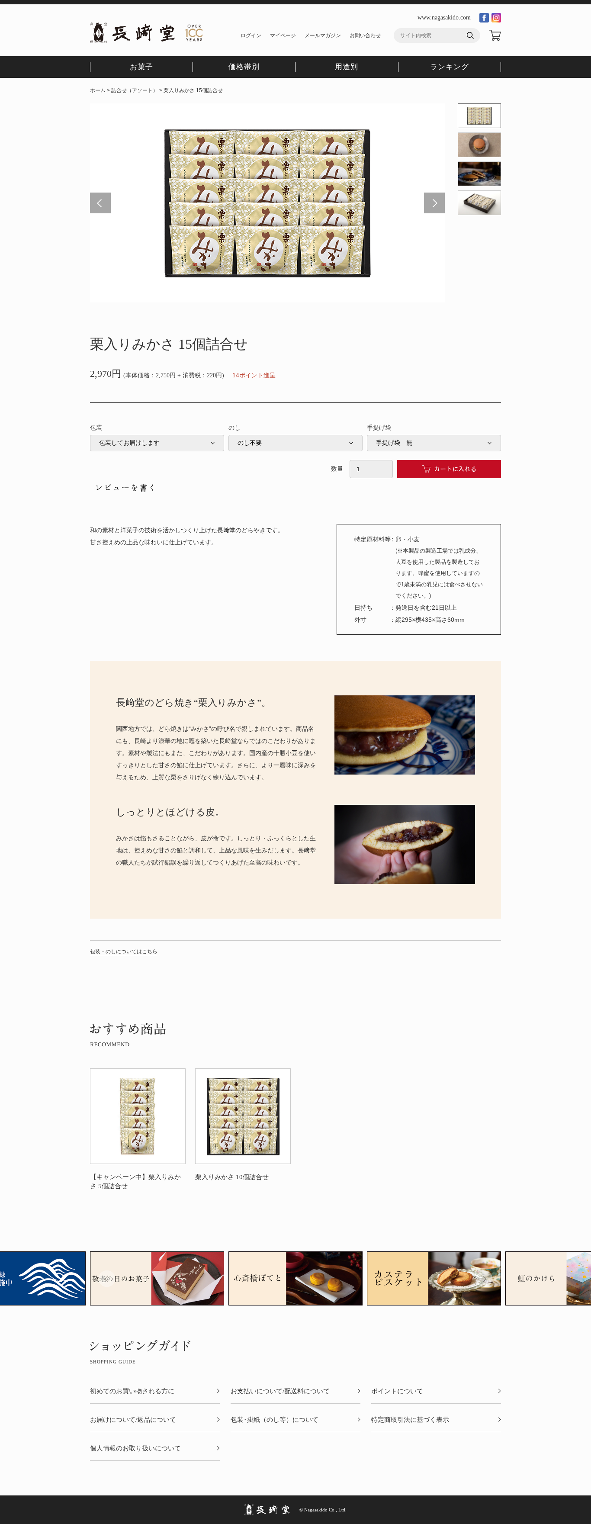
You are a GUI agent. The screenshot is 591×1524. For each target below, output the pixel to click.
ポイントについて (397, 1391)
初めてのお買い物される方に (132, 1391)
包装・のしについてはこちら (123, 951)
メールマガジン (323, 35)
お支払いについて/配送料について (280, 1391)
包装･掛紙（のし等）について (274, 1420)
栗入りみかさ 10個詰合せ (232, 1177)
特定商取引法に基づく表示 (410, 1420)
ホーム (98, 90)
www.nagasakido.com (444, 17)
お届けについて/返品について (133, 1420)
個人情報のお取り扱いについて (135, 1448)
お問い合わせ (365, 35)
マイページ (283, 35)
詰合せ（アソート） (134, 90)
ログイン (251, 35)
